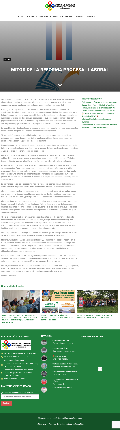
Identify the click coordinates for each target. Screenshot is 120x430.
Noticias (7, 59)
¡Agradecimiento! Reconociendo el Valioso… (65, 380)
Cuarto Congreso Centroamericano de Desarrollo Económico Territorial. (95, 316)
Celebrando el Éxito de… (61, 340)
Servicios (57, 16)
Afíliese (68, 16)
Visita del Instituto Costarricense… (65, 364)
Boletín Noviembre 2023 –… (62, 388)
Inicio (20, 16)
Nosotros (31, 16)
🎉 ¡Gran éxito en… (59, 356)
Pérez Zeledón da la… (60, 348)
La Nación (12, 276)
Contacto (91, 16)
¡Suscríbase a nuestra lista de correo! (17, 392)
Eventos (79, 16)
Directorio (44, 16)
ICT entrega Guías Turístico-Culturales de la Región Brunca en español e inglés (57, 317)
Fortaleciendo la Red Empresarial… (65, 372)
